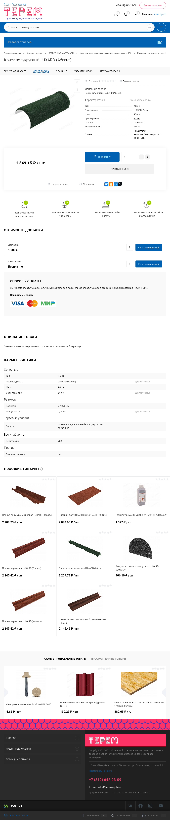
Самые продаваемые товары (65, 658)
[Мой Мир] (116, 184)
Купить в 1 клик (119, 169)
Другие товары (142, 381)
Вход (6, 4)
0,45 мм (137, 126)
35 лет (137, 118)
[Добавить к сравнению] (77, 90)
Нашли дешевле (60, 184)
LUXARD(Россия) (142, 110)
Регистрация (19, 4)
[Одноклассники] (111, 184)
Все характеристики (140, 100)
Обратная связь (18, 815)
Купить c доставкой (149, 247)
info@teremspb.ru (109, 787)
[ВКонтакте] (106, 184)
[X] (120, 184)
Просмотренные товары (108, 658)
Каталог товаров (20, 42)
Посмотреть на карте (100, 770)
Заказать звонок (153, 5)
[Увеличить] (42, 110)
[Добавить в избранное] (77, 82)
